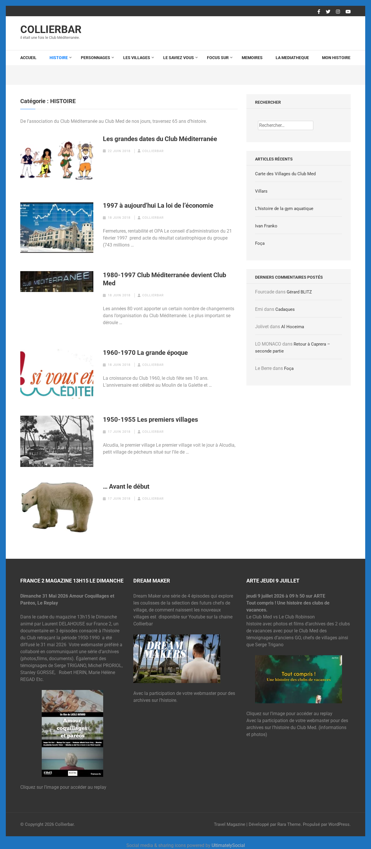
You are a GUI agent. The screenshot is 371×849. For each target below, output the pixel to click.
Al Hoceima (292, 326)
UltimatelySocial (228, 845)
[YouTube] (348, 12)
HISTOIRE (59, 57)
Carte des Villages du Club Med (285, 173)
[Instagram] (338, 12)
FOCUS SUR (218, 57)
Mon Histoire (336, 57)
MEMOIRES (252, 57)
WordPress (339, 824)
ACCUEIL (28, 57)
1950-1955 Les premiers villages (150, 419)
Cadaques (285, 309)
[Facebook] (318, 12)
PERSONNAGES (95, 57)
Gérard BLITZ (299, 292)
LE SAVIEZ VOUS (178, 57)
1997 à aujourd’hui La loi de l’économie (158, 205)
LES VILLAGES (136, 57)
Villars (261, 191)
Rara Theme (289, 824)
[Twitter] (328, 12)
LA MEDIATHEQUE (292, 57)
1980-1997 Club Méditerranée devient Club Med (164, 279)
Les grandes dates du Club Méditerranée (160, 139)
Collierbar (50, 29)
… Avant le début (126, 486)
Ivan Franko (266, 226)
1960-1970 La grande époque (145, 352)
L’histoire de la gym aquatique (284, 208)
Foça (260, 243)
